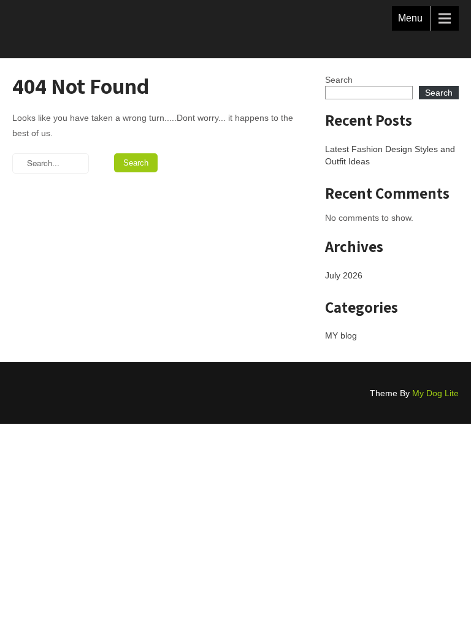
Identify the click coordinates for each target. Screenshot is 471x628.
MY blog (341, 335)
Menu (410, 18)
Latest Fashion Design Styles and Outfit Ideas (390, 155)
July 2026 (343, 275)
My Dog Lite (435, 393)
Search (339, 80)
